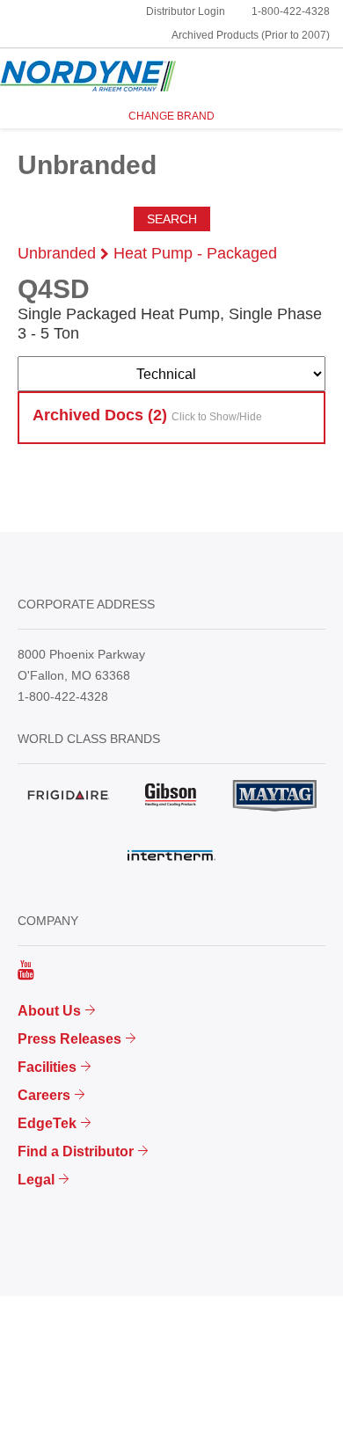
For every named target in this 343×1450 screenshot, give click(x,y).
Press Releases (69, 1038)
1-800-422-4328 (291, 11)
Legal (36, 1179)
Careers (44, 1095)
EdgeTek (47, 1123)
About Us (49, 1010)
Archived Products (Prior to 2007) (251, 35)
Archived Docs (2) (147, 415)
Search (172, 219)
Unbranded (57, 253)
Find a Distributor (76, 1151)
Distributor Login (185, 11)
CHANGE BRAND (171, 116)
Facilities (47, 1067)
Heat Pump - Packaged (195, 253)
